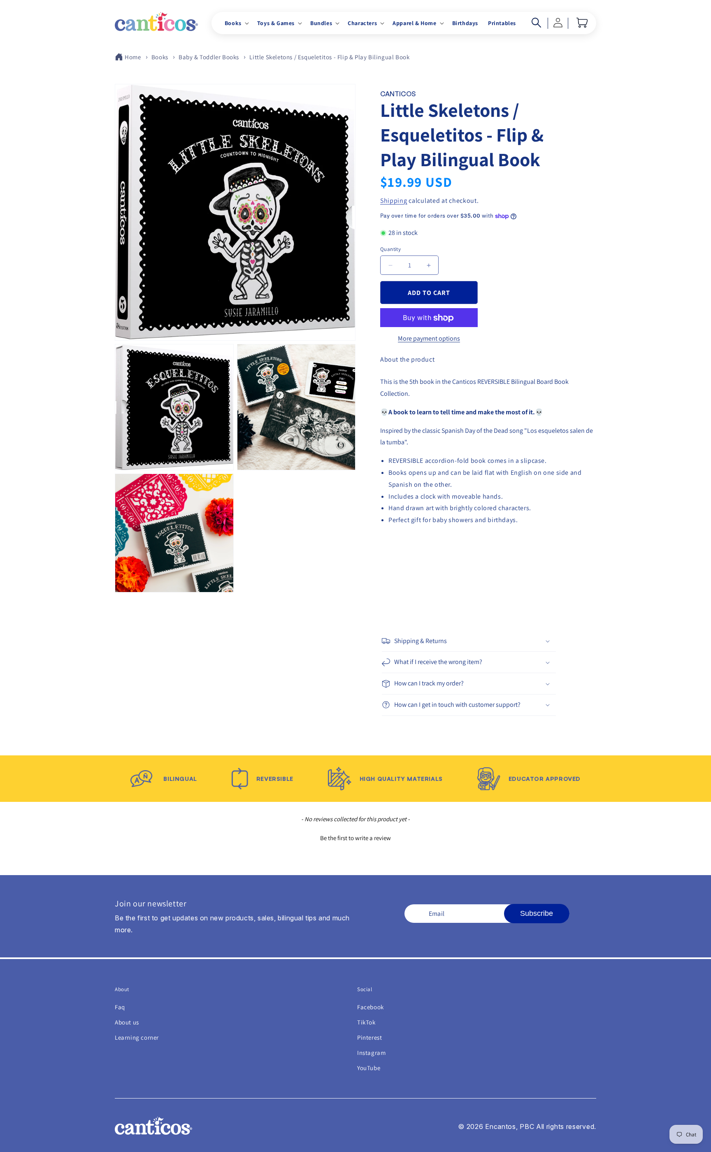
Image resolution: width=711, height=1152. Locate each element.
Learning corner (137, 1037)
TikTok (366, 1022)
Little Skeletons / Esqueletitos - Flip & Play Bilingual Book (329, 57)
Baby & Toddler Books (209, 57)
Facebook (370, 1007)
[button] (236, 23)
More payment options (429, 338)
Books (159, 57)
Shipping (393, 200)
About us (127, 1022)
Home (133, 57)
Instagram (371, 1053)
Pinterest (369, 1037)
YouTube (368, 1068)
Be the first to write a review (355, 838)
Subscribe (536, 913)
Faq (120, 1007)
